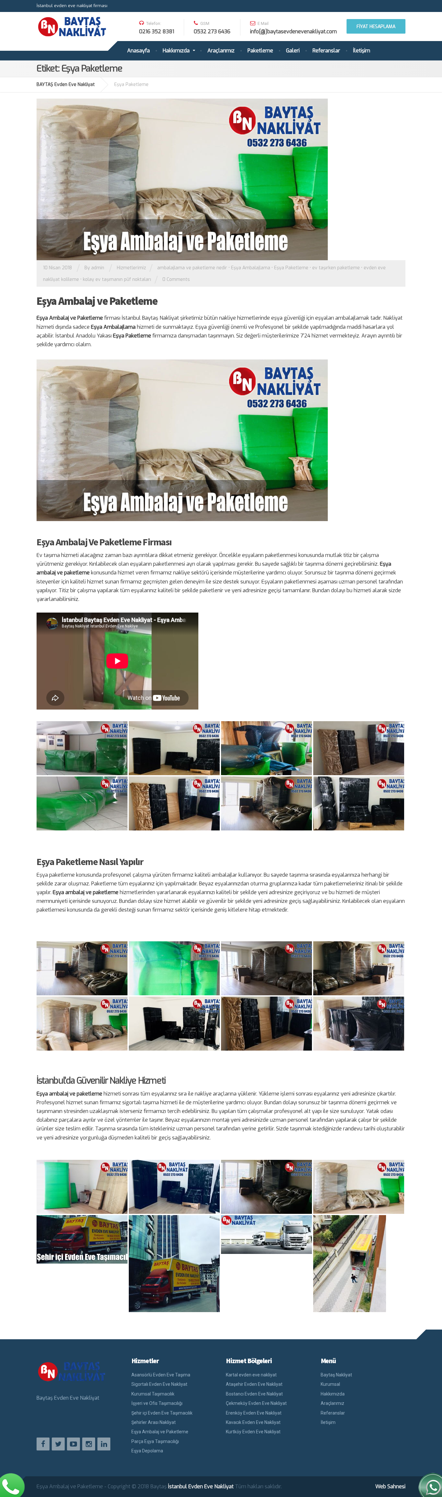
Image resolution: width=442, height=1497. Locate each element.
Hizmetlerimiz (131, 268)
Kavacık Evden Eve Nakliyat (253, 1422)
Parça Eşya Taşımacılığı (155, 1441)
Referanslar (326, 50)
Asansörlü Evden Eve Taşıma (160, 1374)
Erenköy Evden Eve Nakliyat (254, 1413)
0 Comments (176, 279)
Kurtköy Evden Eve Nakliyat (253, 1431)
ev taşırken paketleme (336, 268)
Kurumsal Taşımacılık (152, 1393)
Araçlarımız (221, 50)
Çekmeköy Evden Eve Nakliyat (256, 1403)
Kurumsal (330, 1384)
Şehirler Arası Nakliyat (153, 1422)
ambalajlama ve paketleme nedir (192, 268)
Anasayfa (138, 50)
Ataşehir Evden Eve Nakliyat (254, 1384)
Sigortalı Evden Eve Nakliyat (159, 1384)
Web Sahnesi (390, 1486)
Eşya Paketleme (291, 268)
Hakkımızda (176, 50)
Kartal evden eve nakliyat (251, 1374)
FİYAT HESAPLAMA (376, 27)
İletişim (361, 50)
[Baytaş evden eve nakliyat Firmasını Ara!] (13, 1484)
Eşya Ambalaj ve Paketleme (97, 301)
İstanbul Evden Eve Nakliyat (201, 1486)
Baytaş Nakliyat (336, 1374)
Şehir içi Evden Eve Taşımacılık (162, 1413)
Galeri (293, 50)
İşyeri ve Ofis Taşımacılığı (156, 1403)
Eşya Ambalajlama (250, 268)
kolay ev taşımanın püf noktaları (117, 279)
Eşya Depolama (147, 1450)
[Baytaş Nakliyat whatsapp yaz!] (430, 1484)
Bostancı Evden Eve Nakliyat (254, 1393)
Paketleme (260, 50)
